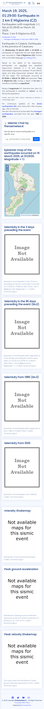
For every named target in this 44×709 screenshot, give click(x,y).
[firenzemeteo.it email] (29, 697)
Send (36, 139)
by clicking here (29, 58)
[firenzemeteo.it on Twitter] (18, 697)
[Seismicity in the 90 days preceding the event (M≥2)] (22, 328)
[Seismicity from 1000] (22, 467)
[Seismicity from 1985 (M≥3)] (22, 401)
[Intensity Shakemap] (22, 532)
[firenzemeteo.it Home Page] (14, 3)
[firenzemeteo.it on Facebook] (13, 697)
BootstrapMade (26, 705)
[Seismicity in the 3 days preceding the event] (22, 254)
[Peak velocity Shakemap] (22, 656)
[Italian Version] (38, 3)
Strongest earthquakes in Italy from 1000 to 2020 (21, 39)
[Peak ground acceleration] (22, 591)
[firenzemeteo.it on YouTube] (23, 697)
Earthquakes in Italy (9, 37)
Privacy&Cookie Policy (22, 703)
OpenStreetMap (26, 215)
